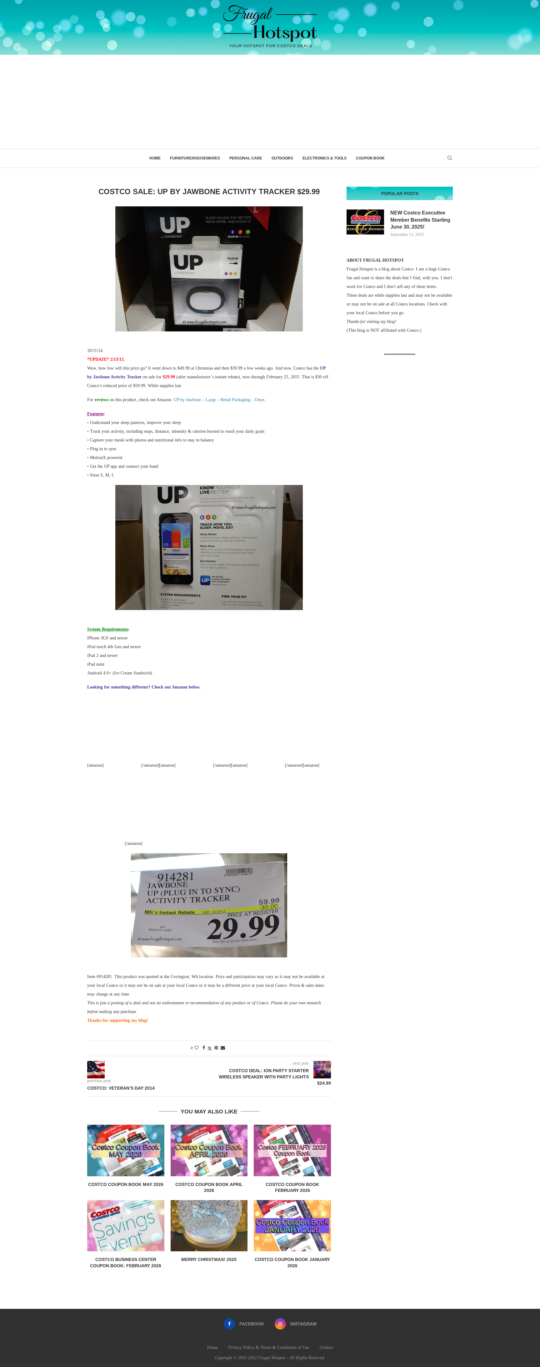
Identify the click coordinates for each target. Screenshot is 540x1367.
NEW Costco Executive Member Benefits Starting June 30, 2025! (420, 220)
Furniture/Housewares (195, 158)
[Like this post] (196, 1048)
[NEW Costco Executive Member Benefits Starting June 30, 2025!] (365, 222)
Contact (326, 1347)
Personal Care (245, 158)
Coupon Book (370, 158)
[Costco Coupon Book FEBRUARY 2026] (292, 1150)
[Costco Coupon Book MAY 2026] (125, 1150)
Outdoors (282, 158)
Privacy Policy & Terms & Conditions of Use (268, 1347)
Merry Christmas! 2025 (209, 1259)
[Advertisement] (270, 101)
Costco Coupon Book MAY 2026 (125, 1184)
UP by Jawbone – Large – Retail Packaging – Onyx (219, 399)
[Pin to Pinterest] (216, 1048)
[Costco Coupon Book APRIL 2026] (209, 1150)
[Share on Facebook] (203, 1048)
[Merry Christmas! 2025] (209, 1225)
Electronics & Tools (324, 158)
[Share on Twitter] (210, 1048)
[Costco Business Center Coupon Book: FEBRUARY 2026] (125, 1225)
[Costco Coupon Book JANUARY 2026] (292, 1225)
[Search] (450, 158)
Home (155, 158)
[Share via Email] (223, 1048)
